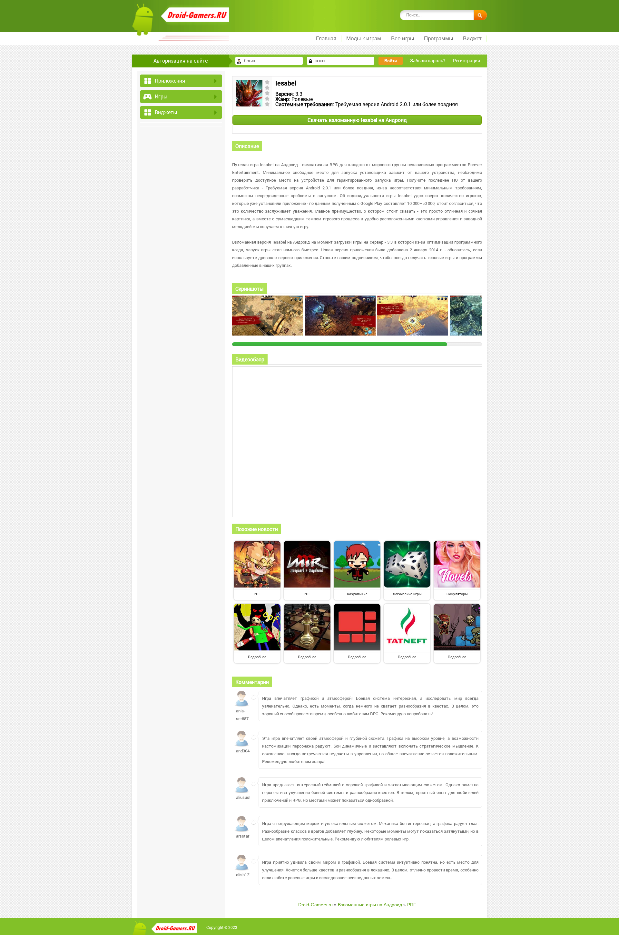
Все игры (402, 38)
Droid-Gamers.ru (315, 904)
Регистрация (466, 60)
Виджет (472, 38)
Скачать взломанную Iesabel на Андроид (357, 119)
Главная (326, 38)
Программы (438, 38)
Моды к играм (363, 38)
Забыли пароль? (428, 60)
